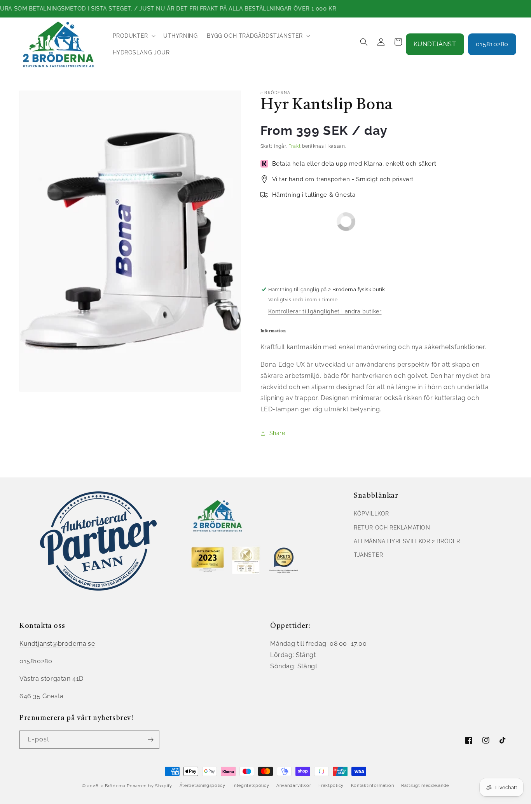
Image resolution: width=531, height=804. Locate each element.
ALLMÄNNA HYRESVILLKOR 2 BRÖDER (407, 541)
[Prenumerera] (150, 740)
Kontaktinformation (372, 785)
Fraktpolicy (331, 785)
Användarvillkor (293, 785)
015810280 (492, 44)
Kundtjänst (435, 44)
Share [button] (277, 433)
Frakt (294, 146)
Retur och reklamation (392, 527)
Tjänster (368, 555)
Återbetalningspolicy (202, 785)
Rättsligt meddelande (425, 785)
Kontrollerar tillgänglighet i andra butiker (325, 311)
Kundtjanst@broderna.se (57, 643)
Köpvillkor (371, 513)
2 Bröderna (113, 785)
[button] (133, 36)
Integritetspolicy (250, 785)
